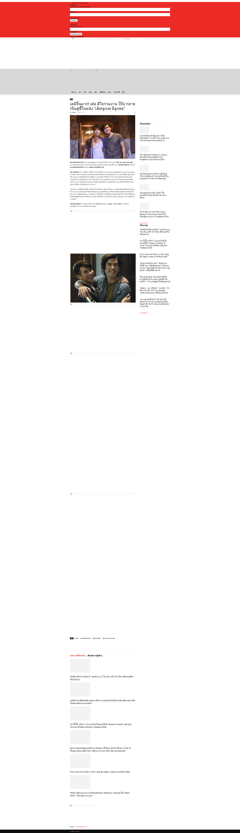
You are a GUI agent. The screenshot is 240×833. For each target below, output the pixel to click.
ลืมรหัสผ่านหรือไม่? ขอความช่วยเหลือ (81, 23)
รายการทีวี (117, 92)
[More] (96, 646)
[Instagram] (72, 828)
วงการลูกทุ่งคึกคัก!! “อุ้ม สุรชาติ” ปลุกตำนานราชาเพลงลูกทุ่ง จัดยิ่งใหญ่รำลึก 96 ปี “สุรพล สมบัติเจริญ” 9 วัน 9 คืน (154, 303)
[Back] (94, 3)
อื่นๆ (123, 92)
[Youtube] (76, 828)
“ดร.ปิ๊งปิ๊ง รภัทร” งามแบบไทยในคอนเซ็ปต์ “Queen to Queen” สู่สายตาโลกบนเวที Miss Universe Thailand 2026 (153, 244)
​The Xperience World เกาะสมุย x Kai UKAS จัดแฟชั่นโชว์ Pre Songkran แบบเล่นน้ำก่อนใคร (153, 157)
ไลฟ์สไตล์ (102, 92)
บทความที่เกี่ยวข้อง (77, 655)
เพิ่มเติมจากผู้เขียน (94, 655)
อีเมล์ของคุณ (73, 32)
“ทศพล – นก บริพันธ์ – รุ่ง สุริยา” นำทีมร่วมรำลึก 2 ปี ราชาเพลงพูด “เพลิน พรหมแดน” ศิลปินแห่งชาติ (155, 290)
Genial (73, 112)
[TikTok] (73, 828)
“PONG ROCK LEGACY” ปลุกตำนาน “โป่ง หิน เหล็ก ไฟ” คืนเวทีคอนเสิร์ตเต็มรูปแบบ (155, 231)
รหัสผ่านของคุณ (74, 18)
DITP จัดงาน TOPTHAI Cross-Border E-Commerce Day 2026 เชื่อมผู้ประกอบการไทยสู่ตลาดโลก (154, 214)
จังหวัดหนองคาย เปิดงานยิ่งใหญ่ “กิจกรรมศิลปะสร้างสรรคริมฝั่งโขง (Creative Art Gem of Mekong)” (154, 176)
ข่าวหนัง (77, 638)
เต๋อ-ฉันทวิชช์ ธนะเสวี (86, 638)
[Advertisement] (106, 61)
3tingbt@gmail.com (82, 826)
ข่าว (80, 92)
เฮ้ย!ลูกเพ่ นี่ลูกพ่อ (96, 638)
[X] (88, 646)
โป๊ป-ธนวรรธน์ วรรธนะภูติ (109, 638)
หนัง (85, 92)
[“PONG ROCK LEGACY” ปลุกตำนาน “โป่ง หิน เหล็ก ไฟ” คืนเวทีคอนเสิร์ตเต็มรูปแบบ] (102, 666)
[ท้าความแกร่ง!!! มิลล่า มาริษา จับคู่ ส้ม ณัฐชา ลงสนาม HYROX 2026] (102, 761)
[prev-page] (70, 800)
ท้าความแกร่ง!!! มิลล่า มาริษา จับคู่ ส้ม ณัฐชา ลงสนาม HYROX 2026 (100, 772)
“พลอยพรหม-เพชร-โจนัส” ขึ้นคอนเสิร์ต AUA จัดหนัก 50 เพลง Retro (153, 195)
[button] (168, 71)
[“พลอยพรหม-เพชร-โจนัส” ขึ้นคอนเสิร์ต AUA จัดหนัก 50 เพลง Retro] (155, 187)
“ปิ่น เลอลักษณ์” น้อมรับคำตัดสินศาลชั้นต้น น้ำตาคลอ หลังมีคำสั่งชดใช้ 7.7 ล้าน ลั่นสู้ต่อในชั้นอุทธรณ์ (155, 279)
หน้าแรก (73, 92)
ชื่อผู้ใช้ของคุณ (74, 12)
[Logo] (83, 70)
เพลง (90, 92)
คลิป (95, 92)
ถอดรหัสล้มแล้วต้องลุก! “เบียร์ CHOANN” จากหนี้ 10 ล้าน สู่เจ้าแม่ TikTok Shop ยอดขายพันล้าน (154, 138)
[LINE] (92, 646)
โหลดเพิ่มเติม (143, 223)
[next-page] (71, 800)
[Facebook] (83, 646)
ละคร (109, 92)
